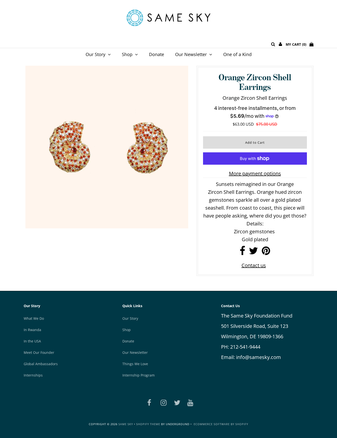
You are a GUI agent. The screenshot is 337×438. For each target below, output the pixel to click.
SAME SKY (125, 424)
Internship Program (138, 375)
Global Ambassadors (41, 363)
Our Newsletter (191, 54)
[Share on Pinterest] (266, 252)
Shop (127, 54)
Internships (33, 375)
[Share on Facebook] (242, 252)
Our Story (95, 54)
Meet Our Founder (39, 352)
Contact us (254, 265)
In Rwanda (32, 329)
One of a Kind (237, 54)
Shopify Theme (148, 424)
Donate (156, 54)
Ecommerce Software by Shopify (221, 424)
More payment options (255, 173)
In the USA (32, 341)
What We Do (34, 318)
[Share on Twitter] (253, 252)
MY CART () (297, 44)
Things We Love (135, 363)
